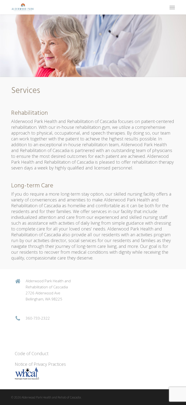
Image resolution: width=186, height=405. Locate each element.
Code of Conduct (32, 353)
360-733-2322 (38, 318)
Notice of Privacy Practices (40, 364)
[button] (172, 7)
